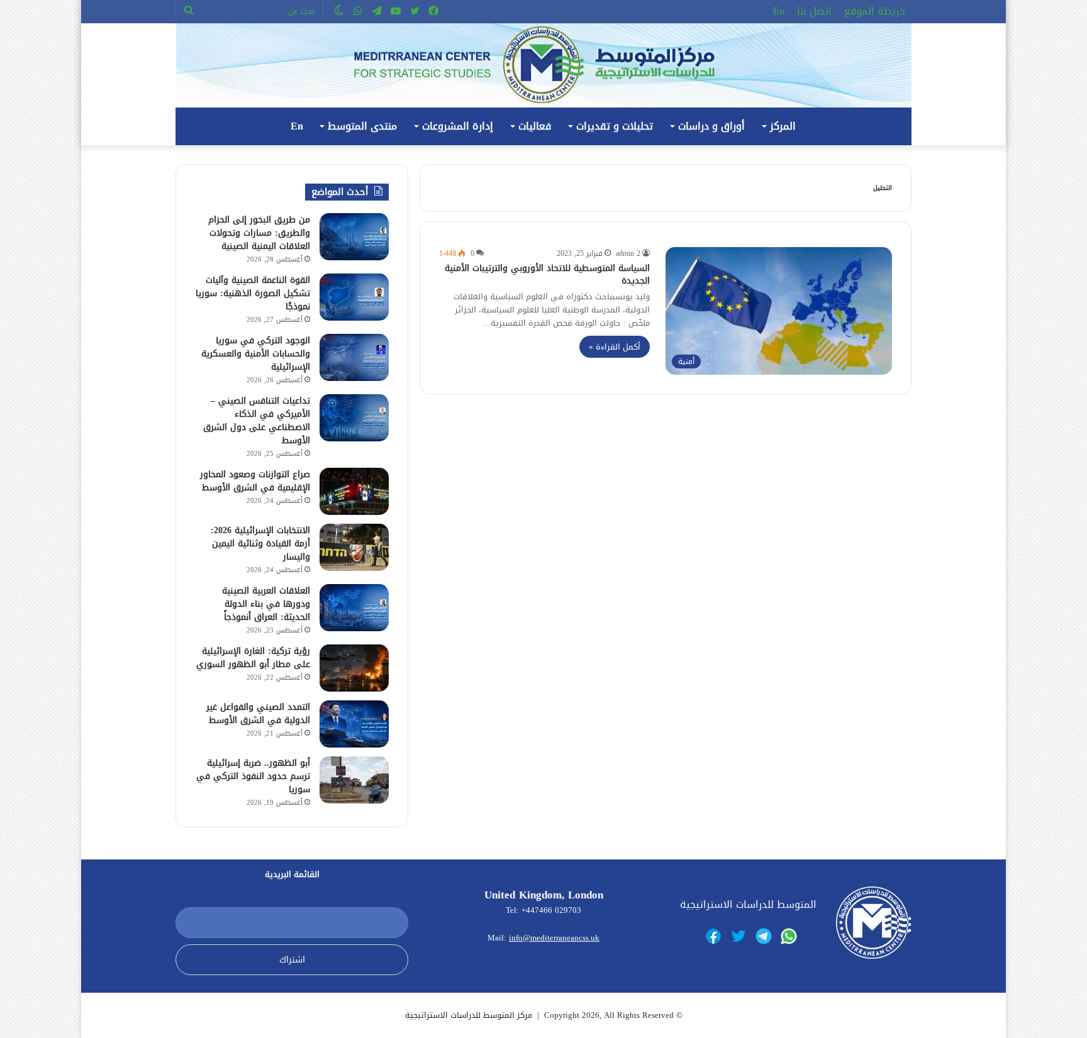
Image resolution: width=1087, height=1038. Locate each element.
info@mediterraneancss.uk (554, 938)
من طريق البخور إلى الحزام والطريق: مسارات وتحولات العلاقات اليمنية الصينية (259, 233)
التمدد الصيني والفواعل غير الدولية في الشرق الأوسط (258, 713)
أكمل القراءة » (614, 347)
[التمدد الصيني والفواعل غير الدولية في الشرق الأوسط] (354, 724)
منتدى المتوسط (362, 126)
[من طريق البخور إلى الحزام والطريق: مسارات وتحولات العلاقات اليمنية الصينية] (354, 236)
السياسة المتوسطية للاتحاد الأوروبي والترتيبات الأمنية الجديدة (547, 274)
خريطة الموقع (874, 11)
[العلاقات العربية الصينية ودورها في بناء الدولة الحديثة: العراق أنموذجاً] (354, 607)
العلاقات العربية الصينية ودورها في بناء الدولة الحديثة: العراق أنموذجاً (266, 604)
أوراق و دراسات (711, 126)
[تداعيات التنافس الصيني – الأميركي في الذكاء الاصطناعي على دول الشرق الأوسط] (354, 417)
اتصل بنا (814, 11)
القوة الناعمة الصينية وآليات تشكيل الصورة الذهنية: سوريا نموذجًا (253, 293)
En (778, 11)
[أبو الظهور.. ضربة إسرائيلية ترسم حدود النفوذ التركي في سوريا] (354, 779)
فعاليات (534, 126)
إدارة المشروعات (457, 126)
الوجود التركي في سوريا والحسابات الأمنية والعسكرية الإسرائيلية (255, 353)
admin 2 (628, 253)
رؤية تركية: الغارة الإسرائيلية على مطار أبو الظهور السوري (253, 658)
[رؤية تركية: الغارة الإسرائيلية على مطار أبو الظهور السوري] (354, 668)
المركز (783, 126)
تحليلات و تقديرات (614, 126)
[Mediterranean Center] (543, 65)
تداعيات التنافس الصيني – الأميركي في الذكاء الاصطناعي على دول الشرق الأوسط (256, 420)
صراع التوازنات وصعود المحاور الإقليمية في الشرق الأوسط (255, 481)
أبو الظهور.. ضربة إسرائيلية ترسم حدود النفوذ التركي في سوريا (253, 776)
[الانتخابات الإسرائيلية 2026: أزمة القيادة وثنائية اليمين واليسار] (354, 547)
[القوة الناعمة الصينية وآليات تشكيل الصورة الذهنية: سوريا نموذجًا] (354, 297)
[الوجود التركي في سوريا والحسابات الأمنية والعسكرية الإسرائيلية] (354, 357)
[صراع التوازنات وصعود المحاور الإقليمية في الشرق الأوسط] (354, 491)
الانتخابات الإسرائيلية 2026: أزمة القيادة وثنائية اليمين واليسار (260, 543)
